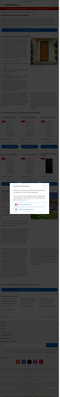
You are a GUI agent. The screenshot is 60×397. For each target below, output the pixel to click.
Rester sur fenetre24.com (25, 204)
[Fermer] (44, 186)
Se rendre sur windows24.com (26, 209)
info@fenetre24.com (21, 200)
